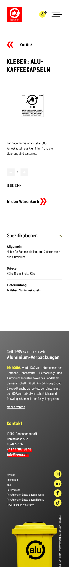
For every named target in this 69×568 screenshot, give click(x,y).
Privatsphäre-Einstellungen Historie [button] (25, 500)
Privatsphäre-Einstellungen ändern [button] (25, 495)
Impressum (12, 480)
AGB (9, 485)
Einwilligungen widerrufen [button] (20, 505)
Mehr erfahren (16, 407)
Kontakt (11, 475)
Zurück (26, 45)
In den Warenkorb (23, 202)
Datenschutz (13, 490)
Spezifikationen (22, 235)
